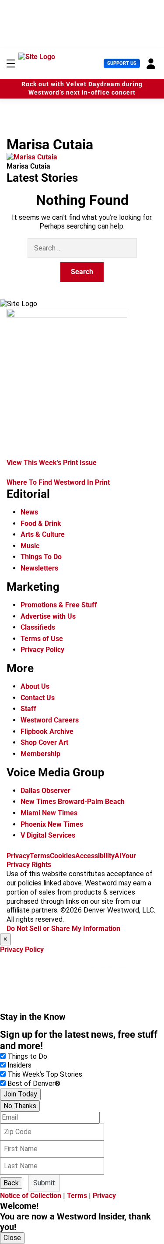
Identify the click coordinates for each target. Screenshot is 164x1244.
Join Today (20, 1094)
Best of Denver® (33, 1083)
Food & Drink (41, 523)
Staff (28, 709)
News (29, 512)
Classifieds (38, 627)
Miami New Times (49, 813)
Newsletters (39, 568)
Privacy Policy (42, 649)
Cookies (62, 856)
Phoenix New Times (52, 824)
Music (30, 546)
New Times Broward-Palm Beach (73, 801)
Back (11, 1183)
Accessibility (95, 856)
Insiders (19, 1065)
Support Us (121, 63)
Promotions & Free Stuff (59, 605)
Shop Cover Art (44, 742)
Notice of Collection (30, 1195)
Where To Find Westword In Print (58, 482)
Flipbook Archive (47, 731)
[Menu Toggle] (11, 63)
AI (118, 856)
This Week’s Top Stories (44, 1074)
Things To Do (41, 557)
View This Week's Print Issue (52, 462)
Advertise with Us (48, 616)
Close (12, 1237)
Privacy (18, 856)
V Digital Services (48, 835)
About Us (35, 686)
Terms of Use (42, 638)
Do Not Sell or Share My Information (63, 928)
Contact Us (38, 698)
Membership (40, 754)
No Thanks (19, 1106)
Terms (40, 856)
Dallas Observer (45, 790)
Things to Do (27, 1056)
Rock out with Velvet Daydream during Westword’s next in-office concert (82, 88)
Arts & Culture (43, 534)
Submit (44, 1183)
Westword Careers (50, 720)
